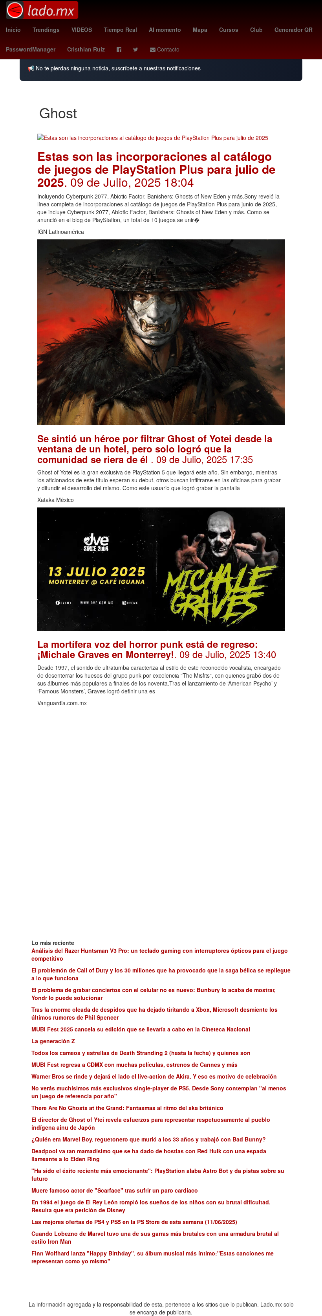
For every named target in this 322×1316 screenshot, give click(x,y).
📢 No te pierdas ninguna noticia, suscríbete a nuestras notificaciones (114, 68)
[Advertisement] (161, 766)
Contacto (167, 49)
